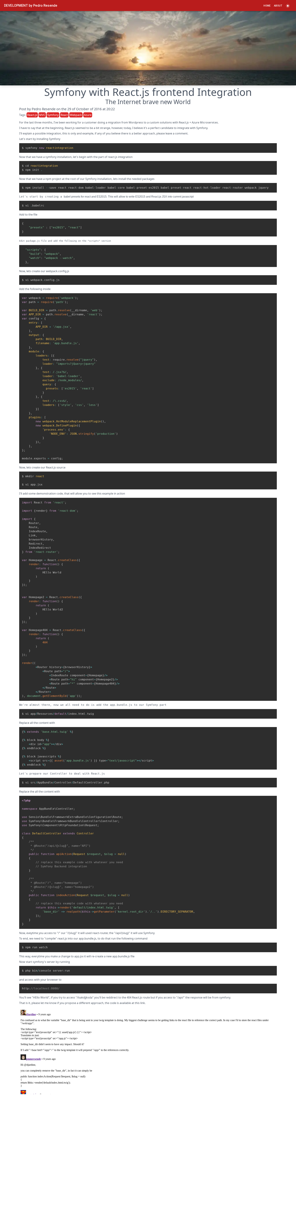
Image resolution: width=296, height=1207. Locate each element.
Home (267, 5)
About (278, 5)
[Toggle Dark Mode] (288, 5)
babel (67, 196)
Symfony (201, 128)
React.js (184, 122)
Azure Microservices (205, 122)
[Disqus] (148, 1051)
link (142, 1003)
